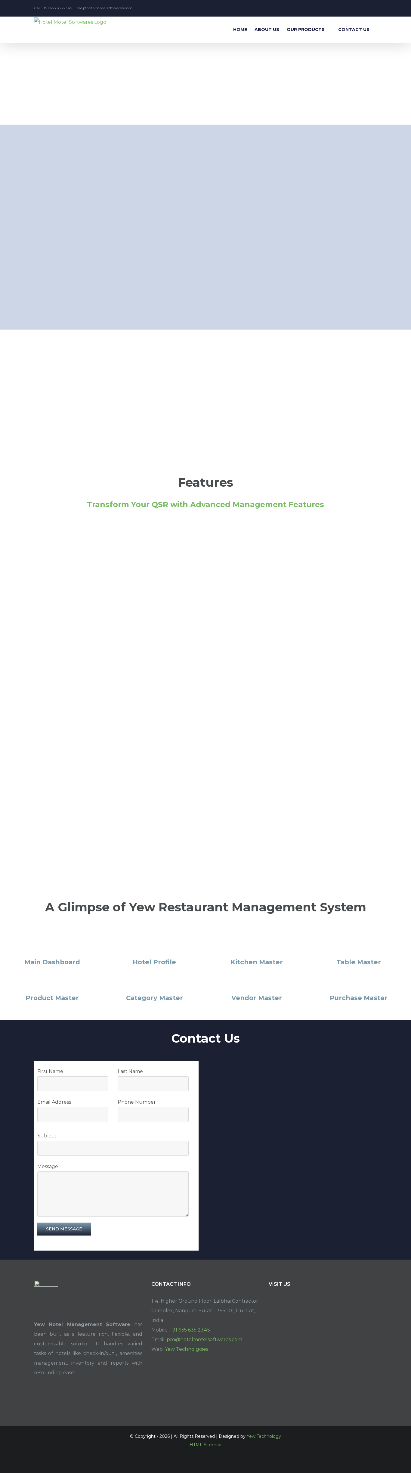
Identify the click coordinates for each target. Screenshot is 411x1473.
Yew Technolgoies (186, 1349)
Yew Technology (264, 1436)
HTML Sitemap (205, 1444)
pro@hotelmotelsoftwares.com (104, 8)
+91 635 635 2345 (190, 1330)
